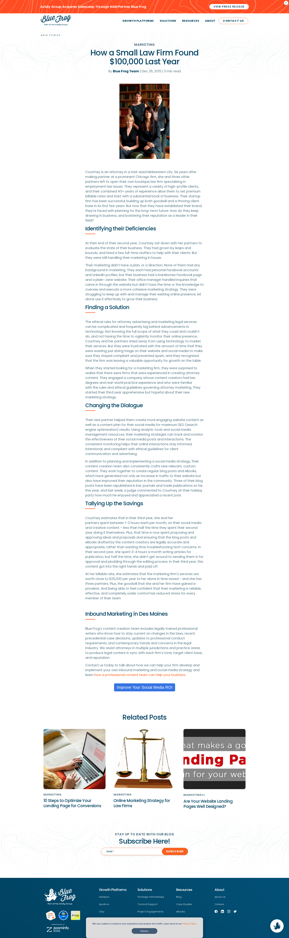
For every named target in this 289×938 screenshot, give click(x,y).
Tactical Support (147, 904)
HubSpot (104, 897)
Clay (101, 911)
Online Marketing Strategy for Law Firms (142, 803)
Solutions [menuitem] (168, 21)
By (123, 71)
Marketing (144, 44)
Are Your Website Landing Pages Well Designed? (208, 803)
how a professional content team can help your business (139, 675)
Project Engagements (150, 911)
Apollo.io (104, 904)
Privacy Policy (189, 923)
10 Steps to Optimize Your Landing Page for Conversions (72, 803)
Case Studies (184, 904)
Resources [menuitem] (190, 21)
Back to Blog (51, 35)
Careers (219, 904)
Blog (178, 897)
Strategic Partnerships (150, 897)
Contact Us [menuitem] (233, 21)
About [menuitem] (210, 21)
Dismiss (144, 930)
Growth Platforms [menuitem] (138, 21)
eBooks (180, 911)
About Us (220, 897)
